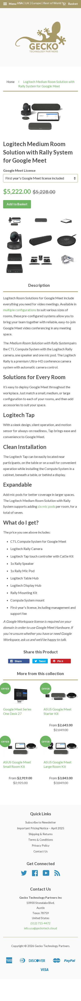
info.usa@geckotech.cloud (40, 928)
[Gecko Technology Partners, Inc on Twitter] (24, 874)
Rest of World (52, 3)
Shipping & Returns (41, 834)
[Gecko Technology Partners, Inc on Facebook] (35, 874)
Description (39, 285)
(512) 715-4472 (40, 923)
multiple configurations (19, 310)
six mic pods (46, 506)
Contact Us (40, 851)
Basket (73, 3)
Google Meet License (19, 170)
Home (10, 82)
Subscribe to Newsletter (40, 822)
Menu (12, 3)
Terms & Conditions (40, 839)
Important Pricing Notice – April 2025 (40, 828)
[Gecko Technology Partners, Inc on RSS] (57, 874)
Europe (36, 3)
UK (27, 3)
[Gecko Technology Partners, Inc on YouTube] (46, 874)
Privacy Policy (40, 845)
